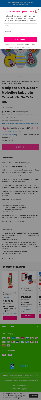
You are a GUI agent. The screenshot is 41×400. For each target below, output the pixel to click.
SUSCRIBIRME (20, 39)
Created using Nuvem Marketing (20, 47)
